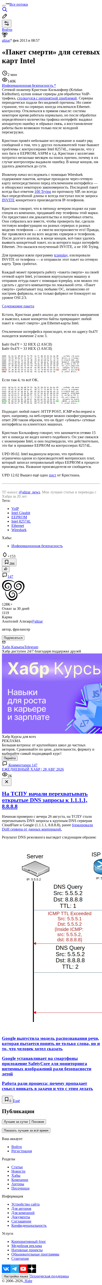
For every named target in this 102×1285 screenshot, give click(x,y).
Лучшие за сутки (16, 1122)
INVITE (8, 200)
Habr (28, 1281)
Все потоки (18, 4)
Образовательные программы (35, 1254)
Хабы (15, 1175)
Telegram (31, 647)
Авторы (17, 1184)
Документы (20, 1217)
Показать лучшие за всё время (26, 1130)
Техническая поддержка (49, 1276)
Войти (16, 1147)
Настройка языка (16, 1276)
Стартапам (20, 1258)
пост (52, 475)
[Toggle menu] (4, 5)
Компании (19, 1180)
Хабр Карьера (13, 647)
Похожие (38, 1122)
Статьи (17, 1167)
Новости (18, 1171)
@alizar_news (29, 492)
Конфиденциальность (28, 1225)
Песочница (20, 1188)
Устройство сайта (25, 1204)
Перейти (10, 758)
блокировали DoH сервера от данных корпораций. (47, 827)
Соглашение (21, 1221)
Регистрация (21, 1151)
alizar (6, 40)
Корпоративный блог (28, 1242)
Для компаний (23, 1213)
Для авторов (21, 1208)
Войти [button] (7, 30)
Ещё (16, 1101)
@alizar (37, 621)
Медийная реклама (26, 1246)
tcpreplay (61, 255)
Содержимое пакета (18, 306)
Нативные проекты (27, 1250)
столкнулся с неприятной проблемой (47, 98)
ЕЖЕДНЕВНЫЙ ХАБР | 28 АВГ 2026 (33, 769)
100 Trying (42, 192)
